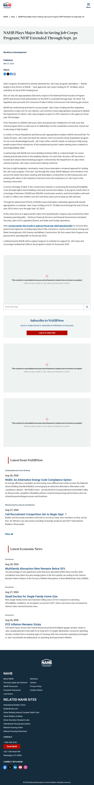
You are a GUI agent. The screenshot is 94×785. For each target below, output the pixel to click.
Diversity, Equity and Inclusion (15, 682)
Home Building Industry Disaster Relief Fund (21, 712)
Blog (13, 17)
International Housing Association (16, 724)
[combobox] (44, 307)
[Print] (14, 74)
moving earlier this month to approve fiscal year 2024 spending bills (40, 226)
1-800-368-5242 (10, 742)
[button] (87, 307)
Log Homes (8, 694)
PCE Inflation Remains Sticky (23, 624)
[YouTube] (20, 767)
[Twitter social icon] (10, 767)
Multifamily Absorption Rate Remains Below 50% (35, 568)
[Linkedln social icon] (15, 767)
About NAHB (8, 679)
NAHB (5, 17)
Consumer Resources (12, 690)
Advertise (34, 679)
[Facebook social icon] (5, 767)
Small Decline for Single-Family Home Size (31, 596)
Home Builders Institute (12, 716)
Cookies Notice (36, 690)
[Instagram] (26, 767)
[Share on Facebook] (11, 74)
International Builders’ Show (14, 705)
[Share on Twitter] (8, 74)
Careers (33, 682)
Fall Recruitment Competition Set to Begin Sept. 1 (36, 514)
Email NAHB (12, 746)
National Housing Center (13, 727)
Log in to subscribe (47, 333)
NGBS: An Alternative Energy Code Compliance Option (38, 479)
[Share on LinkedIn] (4, 74)
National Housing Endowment (15, 731)
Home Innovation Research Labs (16, 720)
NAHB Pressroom (10, 686)
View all (9, 534)
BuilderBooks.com (10, 709)
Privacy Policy (35, 686)
